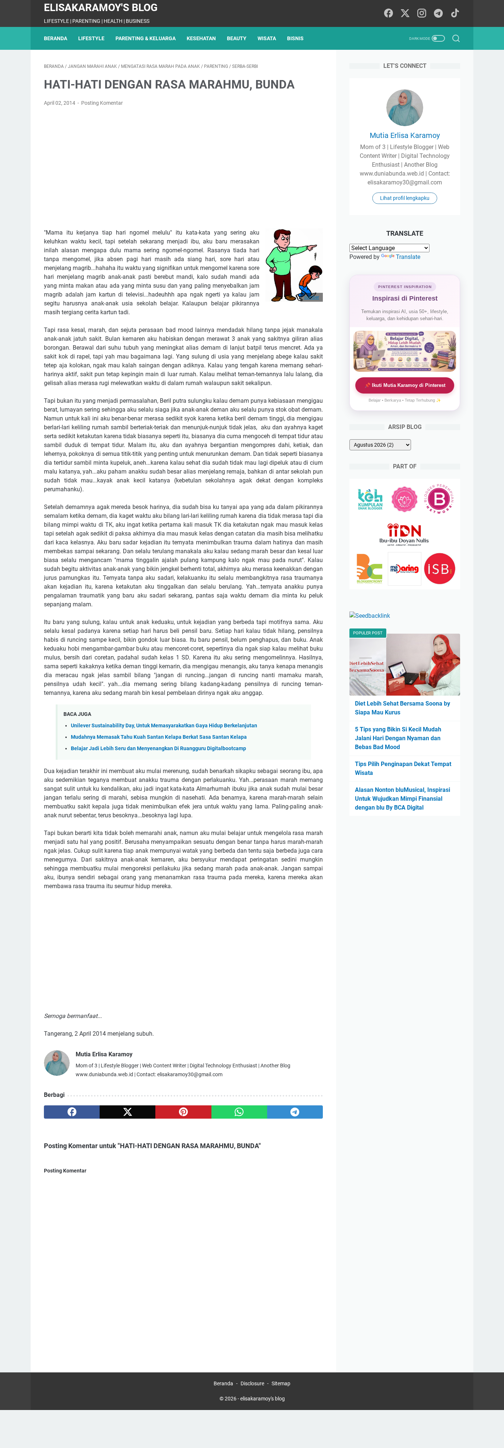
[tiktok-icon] (455, 13)
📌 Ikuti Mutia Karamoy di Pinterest (405, 385)
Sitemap (281, 1383)
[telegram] (295, 1112)
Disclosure (252, 1383)
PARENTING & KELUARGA (145, 38)
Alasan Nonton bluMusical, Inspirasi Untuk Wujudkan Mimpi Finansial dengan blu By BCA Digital (402, 798)
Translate (408, 256)
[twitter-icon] (405, 13)
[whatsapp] (239, 1112)
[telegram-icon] (438, 13)
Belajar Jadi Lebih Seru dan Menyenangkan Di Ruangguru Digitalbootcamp (158, 748)
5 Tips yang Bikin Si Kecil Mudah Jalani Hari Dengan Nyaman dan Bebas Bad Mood (398, 738)
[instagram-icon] (422, 13)
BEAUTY (236, 38)
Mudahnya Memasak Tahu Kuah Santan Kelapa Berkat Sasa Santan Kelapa (159, 737)
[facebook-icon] (388, 13)
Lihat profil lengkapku (404, 198)
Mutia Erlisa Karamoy (405, 135)
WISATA (267, 38)
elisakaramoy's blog (101, 7)
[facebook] (72, 1112)
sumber (311, 297)
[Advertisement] (183, 167)
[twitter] (127, 1112)
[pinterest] (183, 1112)
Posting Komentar (102, 103)
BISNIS (295, 38)
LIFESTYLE (91, 38)
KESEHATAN (201, 38)
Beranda (55, 38)
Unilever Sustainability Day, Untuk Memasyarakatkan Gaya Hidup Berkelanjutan (164, 726)
